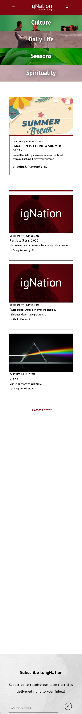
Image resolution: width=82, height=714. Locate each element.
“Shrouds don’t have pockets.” (33, 309)
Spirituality (17, 236)
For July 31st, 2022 (24, 240)
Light (14, 379)
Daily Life (18, 141)
